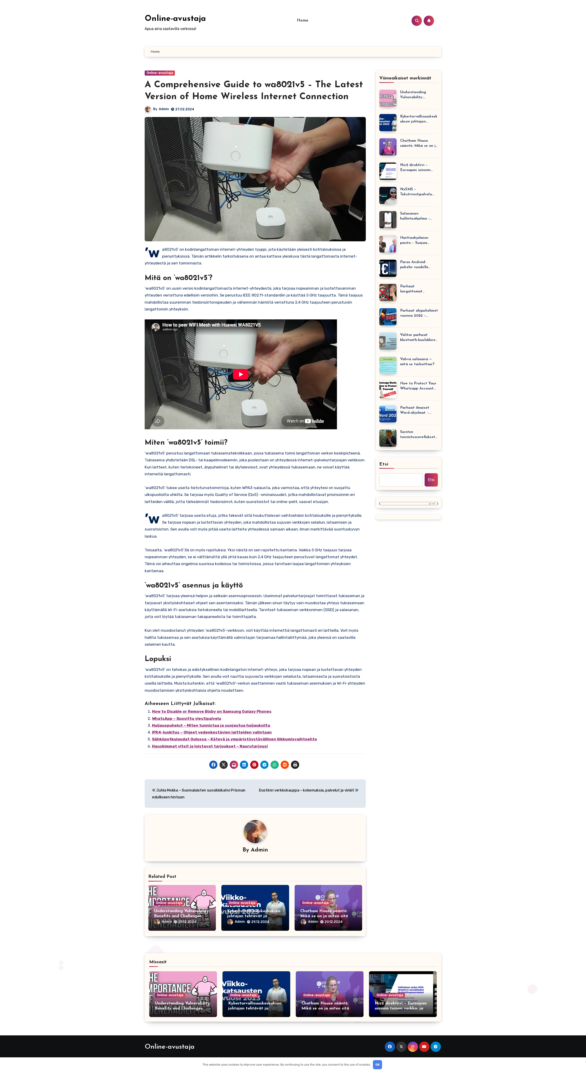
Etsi (383, 464)
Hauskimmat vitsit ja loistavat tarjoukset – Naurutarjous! (210, 746)
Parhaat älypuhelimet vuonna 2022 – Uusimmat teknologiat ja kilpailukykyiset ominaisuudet (419, 313)
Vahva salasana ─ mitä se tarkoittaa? (417, 361)
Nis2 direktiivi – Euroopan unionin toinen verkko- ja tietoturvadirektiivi (416, 168)
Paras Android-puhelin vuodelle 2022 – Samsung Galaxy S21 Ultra (414, 265)
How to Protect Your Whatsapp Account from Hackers (418, 386)
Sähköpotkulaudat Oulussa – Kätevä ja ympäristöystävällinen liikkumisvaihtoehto (234, 739)
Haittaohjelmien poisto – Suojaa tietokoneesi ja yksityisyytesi (414, 240)
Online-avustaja (175, 19)
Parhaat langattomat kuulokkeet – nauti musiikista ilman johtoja (416, 289)
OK (377, 1064)
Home (303, 21)
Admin (164, 109)
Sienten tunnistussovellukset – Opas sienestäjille (417, 435)
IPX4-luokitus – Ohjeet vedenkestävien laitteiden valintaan (212, 732)
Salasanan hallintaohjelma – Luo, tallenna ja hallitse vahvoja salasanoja (415, 216)
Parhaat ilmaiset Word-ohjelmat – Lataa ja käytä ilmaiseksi (414, 410)
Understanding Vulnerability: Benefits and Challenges (413, 95)
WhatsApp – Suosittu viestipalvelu (186, 718)
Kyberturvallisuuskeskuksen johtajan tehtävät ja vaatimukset (253, 916)
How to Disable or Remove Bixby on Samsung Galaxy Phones (211, 711)
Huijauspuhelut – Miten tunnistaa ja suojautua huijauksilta (211, 725)
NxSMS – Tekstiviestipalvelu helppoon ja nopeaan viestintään (418, 192)
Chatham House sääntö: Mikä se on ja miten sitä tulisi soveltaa (324, 916)
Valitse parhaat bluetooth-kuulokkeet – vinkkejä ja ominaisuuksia (418, 338)
